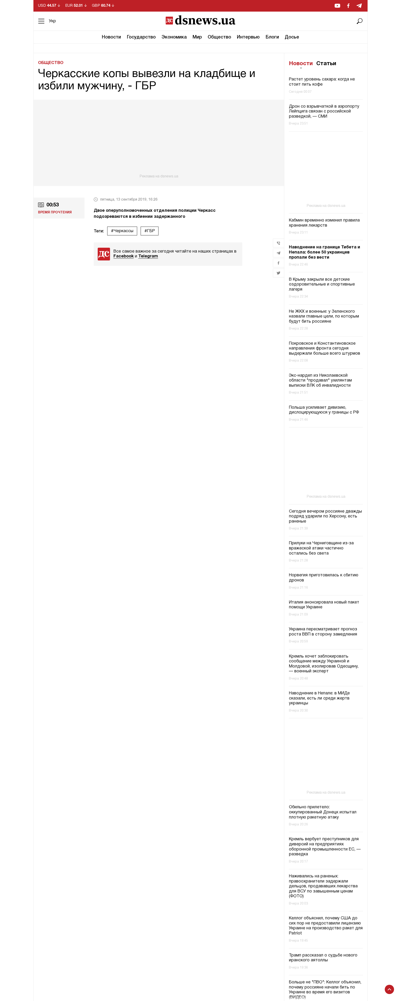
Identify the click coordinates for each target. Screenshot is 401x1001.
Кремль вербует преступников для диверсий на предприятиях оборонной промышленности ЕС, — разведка (325, 846)
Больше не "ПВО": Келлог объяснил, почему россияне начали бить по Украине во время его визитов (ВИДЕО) (325, 989)
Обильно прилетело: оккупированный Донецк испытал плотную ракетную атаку (322, 812)
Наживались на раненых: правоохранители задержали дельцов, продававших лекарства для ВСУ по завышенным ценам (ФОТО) (323, 886)
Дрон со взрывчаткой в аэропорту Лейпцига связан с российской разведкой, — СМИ (324, 112)
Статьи (326, 63)
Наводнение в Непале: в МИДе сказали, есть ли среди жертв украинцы (319, 698)
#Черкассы (122, 231)
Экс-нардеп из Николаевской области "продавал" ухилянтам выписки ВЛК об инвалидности (320, 381)
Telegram (148, 256)
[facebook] (348, 6)
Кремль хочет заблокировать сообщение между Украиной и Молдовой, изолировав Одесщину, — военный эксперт (324, 664)
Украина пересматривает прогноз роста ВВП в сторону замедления (323, 631)
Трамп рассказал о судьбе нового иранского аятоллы (323, 957)
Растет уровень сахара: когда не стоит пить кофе (322, 82)
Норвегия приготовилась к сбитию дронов (323, 577)
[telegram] (359, 6)
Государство (141, 37)
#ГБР (149, 231)
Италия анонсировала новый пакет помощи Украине (324, 605)
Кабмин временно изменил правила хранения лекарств (324, 223)
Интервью (248, 37)
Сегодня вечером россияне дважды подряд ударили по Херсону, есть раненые (325, 516)
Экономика (174, 37)
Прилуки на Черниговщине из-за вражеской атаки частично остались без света (321, 548)
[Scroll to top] (389, 989)
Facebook (123, 256)
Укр (52, 21)
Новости (111, 37)
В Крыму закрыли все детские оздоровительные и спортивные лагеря (322, 285)
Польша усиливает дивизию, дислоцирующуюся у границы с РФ (324, 410)
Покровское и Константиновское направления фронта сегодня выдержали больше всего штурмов (324, 349)
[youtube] (337, 6)
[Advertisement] (158, 139)
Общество (219, 37)
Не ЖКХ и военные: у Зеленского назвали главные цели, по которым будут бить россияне (324, 317)
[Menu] (41, 21)
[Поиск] (360, 21)
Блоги (272, 37)
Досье (292, 37)
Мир (197, 37)
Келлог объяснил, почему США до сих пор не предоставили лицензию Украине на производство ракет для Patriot (326, 925)
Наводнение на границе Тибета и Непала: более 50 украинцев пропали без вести (324, 253)
